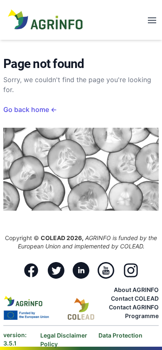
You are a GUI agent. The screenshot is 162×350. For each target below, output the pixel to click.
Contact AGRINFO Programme (134, 311)
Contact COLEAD (135, 298)
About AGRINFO (136, 289)
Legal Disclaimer (64, 335)
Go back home (30, 109)
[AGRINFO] (45, 19)
